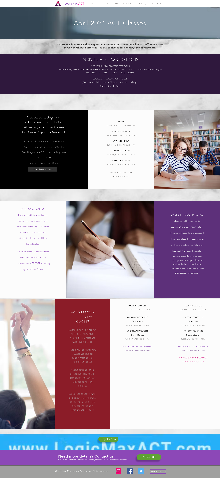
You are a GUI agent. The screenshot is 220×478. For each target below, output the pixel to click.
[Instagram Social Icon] (118, 471)
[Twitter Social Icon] (141, 471)
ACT (81, 3)
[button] (105, 3)
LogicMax (71, 3)
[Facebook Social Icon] (130, 471)
